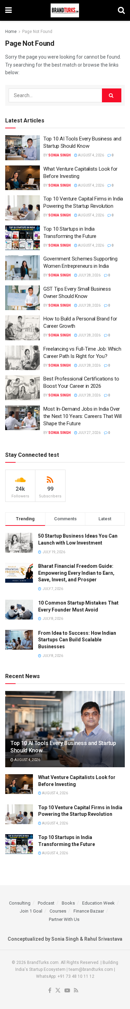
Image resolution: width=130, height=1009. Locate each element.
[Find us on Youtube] (67, 991)
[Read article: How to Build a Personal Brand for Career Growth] (22, 327)
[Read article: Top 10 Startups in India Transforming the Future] (22, 237)
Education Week (98, 903)
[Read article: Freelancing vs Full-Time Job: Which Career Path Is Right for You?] (22, 357)
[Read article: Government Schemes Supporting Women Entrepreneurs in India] (22, 267)
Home (11, 31)
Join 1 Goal (31, 911)
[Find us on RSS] (76, 991)
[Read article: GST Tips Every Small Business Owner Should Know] (22, 297)
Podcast (46, 903)
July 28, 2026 (89, 275)
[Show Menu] (8, 10)
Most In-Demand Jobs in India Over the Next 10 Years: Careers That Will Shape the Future (82, 416)
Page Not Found (37, 31)
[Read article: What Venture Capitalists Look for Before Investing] (22, 177)
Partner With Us (64, 919)
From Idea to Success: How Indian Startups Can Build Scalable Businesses (77, 639)
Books (68, 903)
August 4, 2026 (90, 155)
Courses (58, 911)
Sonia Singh (59, 155)
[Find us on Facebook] (49, 991)
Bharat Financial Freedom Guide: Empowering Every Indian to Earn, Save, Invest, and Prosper (76, 572)
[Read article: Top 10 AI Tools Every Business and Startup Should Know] (22, 147)
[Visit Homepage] (65, 10)
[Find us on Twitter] (58, 991)
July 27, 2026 (89, 433)
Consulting (20, 903)
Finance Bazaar (88, 911)
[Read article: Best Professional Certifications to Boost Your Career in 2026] (22, 387)
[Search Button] (121, 10)
